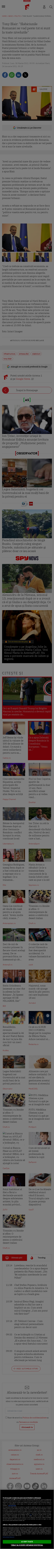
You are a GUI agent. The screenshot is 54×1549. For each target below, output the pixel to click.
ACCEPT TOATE (27, 1542)
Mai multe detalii (12, 1505)
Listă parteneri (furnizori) (8, 1537)
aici (30, 1514)
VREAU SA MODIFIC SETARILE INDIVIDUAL (27, 1545)
